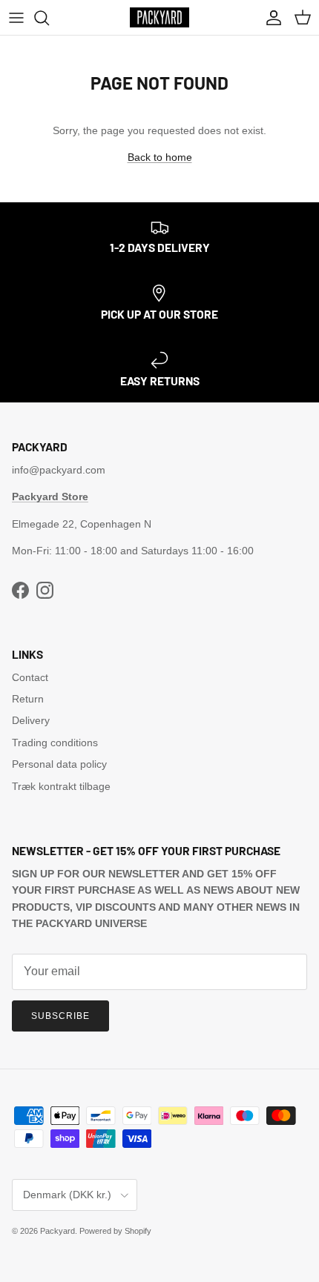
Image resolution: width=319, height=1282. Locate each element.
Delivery (31, 720)
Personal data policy (59, 764)
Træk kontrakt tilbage (61, 786)
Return (28, 699)
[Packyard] (159, 17)
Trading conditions (55, 742)
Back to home (160, 157)
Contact (30, 677)
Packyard (57, 1230)
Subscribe (60, 1016)
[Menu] (16, 17)
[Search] (49, 17)
